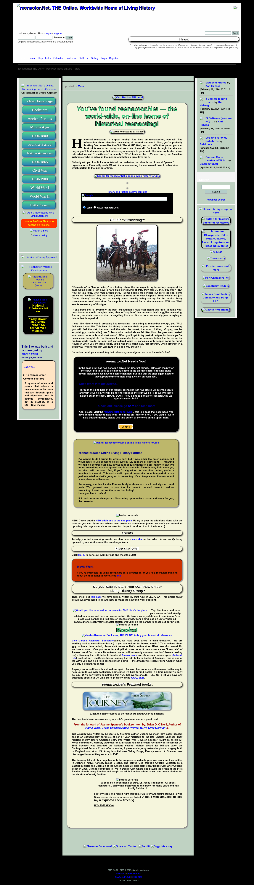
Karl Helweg (213, 85)
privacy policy (39, 235)
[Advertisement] (127, 74)
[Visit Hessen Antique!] (216, 212)
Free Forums (134, 873)
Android (177, 655)
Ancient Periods (40, 118)
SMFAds (120, 873)
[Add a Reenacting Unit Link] (39, 215)
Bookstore (39, 110)
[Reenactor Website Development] (39, 270)
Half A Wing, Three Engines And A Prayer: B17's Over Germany (126, 727)
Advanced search (216, 199)
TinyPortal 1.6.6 (122, 877)
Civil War (39, 170)
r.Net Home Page (40, 101)
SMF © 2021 (125, 870)
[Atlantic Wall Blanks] (216, 309)
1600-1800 (40, 136)
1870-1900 (40, 179)
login (48, 33)
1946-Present (40, 205)
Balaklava (206, 144)
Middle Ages (39, 127)
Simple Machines (140, 870)
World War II (40, 196)
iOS (74, 658)
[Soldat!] (216, 252)
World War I (39, 187)
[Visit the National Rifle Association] (38, 302)
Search (204, 180)
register (58, 33)
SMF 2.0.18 (113, 870)
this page (96, 596)
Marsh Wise (30, 353)
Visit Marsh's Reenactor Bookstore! (93, 640)
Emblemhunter (209, 163)
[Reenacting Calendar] (39, 89)
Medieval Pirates (215, 82)
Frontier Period (39, 144)
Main (81, 86)
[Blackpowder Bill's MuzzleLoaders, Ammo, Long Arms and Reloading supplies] (216, 245)
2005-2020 (137, 877)
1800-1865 (40, 162)
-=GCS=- (29, 367)
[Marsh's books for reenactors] (216, 222)
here (131, 406)
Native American (40, 153)
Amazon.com (129, 655)
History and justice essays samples (127, 192)
